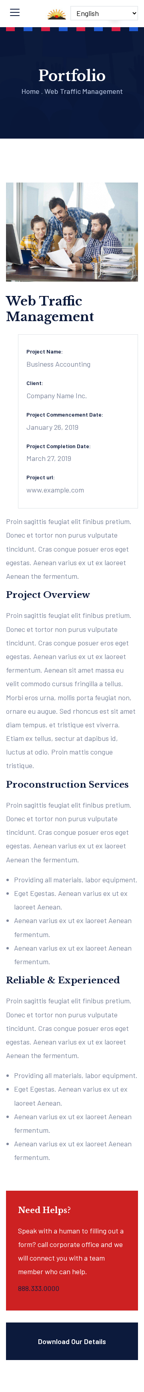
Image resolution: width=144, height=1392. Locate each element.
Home (31, 91)
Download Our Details (72, 1341)
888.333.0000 (38, 1288)
